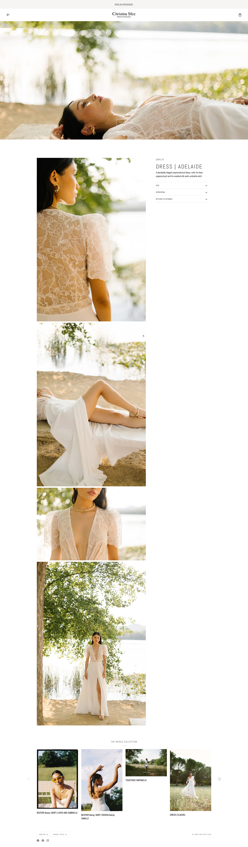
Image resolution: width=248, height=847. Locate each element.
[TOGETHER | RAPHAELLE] (146, 762)
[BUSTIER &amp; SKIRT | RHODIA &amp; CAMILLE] (102, 780)
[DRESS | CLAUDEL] (190, 780)
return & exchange (164, 199)
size (158, 185)
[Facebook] (38, 840)
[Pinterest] (43, 840)
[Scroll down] (124, 136)
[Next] (219, 779)
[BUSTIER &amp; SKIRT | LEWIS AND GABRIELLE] (57, 779)
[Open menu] (10, 15)
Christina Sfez (200, 834)
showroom (124, 122)
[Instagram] (48, 840)
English (42, 834)
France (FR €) (58, 834)
